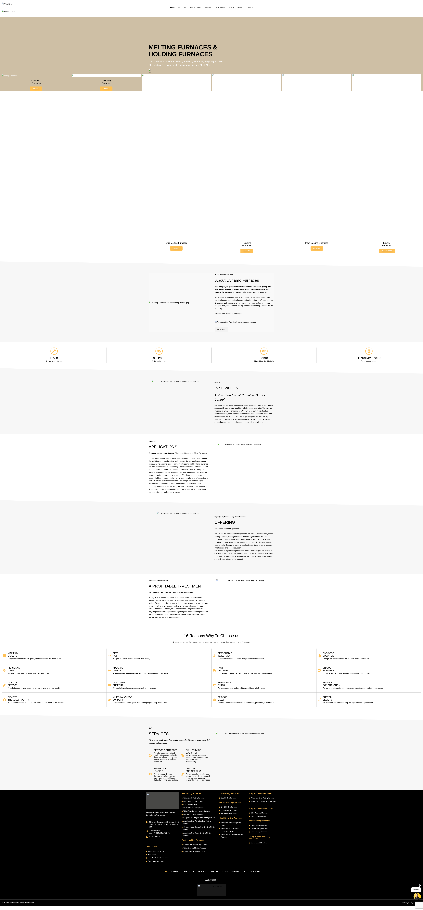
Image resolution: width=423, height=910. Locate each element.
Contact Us (255, 872)
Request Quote (187, 872)
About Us (235, 872)
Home (165, 872)
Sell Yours (202, 872)
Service (225, 872)
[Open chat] (417, 896)
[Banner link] (36, 75)
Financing (214, 872)
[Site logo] (8, 4)
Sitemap (174, 872)
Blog (245, 872)
